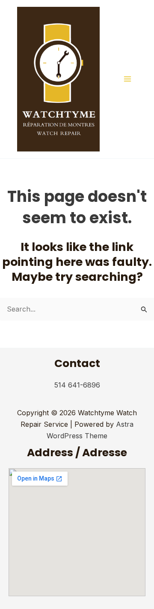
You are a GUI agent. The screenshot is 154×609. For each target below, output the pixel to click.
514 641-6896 (77, 385)
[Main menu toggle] (127, 79)
